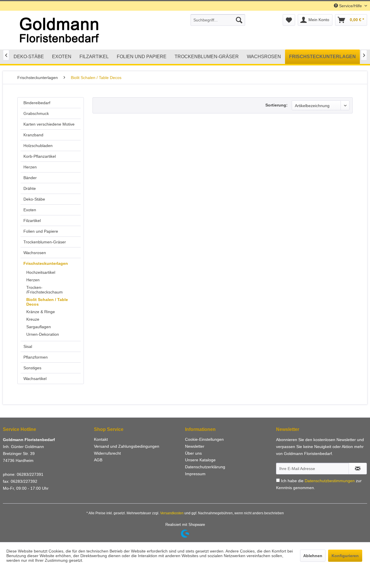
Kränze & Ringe (40, 311)
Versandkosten (172, 513)
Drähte (29, 188)
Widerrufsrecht (107, 453)
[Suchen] (239, 20)
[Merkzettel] (289, 20)
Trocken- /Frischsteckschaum (44, 289)
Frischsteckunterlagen (45, 263)
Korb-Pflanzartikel (39, 156)
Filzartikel (32, 220)
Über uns (193, 453)
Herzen (30, 167)
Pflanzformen (35, 357)
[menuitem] (217, 20)
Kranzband (33, 135)
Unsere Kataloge (200, 460)
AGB (98, 460)
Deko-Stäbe (34, 199)
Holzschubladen (38, 145)
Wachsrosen (34, 252)
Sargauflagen (38, 326)
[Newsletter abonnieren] (358, 468)
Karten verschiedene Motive (49, 124)
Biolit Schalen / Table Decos (47, 301)
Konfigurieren (345, 555)
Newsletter (194, 446)
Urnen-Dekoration (42, 334)
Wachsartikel (35, 378)
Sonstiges (32, 368)
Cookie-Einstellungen (204, 439)
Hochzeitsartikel (40, 272)
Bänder (30, 177)
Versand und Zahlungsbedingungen (126, 446)
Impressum (195, 473)
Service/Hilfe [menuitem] (350, 5)
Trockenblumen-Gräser (44, 242)
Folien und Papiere (40, 231)
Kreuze (32, 319)
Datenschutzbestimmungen (330, 480)
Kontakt (101, 439)
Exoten (29, 210)
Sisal (27, 346)
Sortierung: (276, 105)
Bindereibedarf (36, 102)
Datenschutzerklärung (205, 467)
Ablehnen (312, 555)
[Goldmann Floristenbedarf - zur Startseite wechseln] (80, 30)
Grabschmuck (36, 113)
